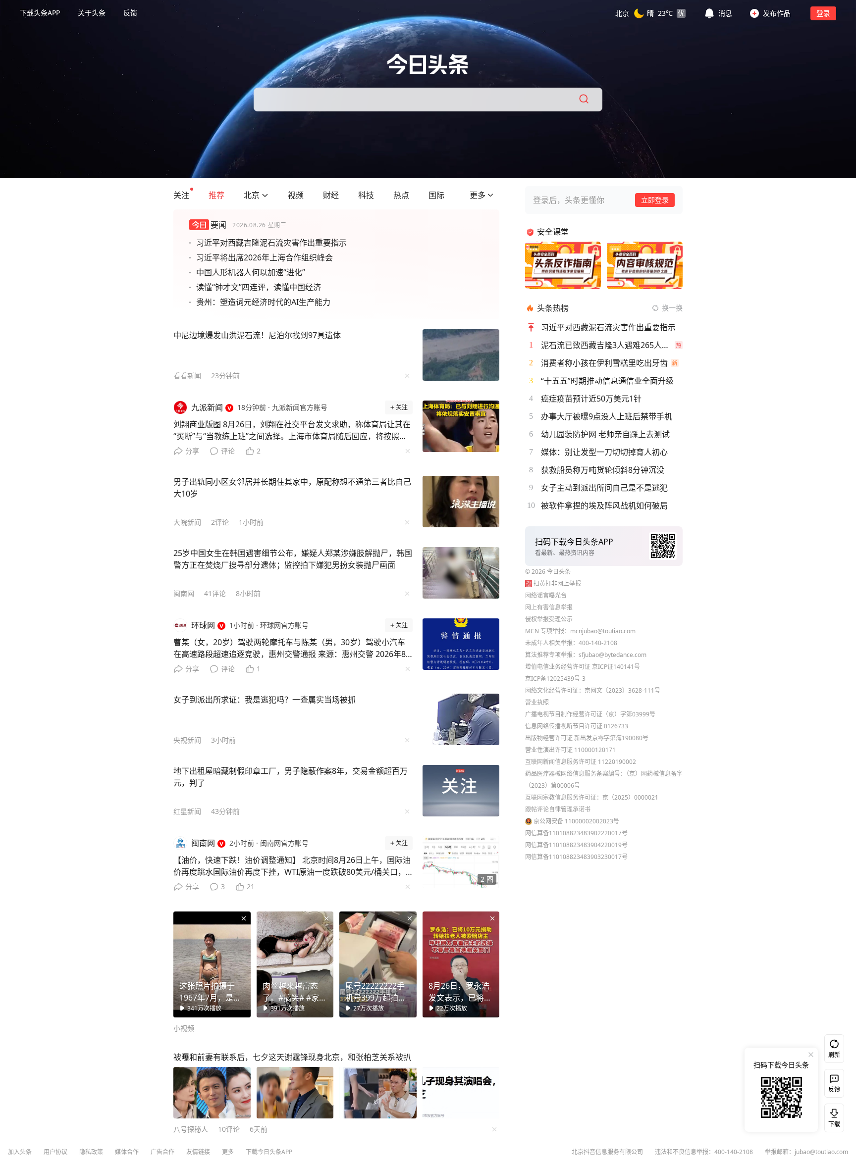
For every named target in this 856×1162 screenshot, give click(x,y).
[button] (650, 13)
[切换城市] (265, 195)
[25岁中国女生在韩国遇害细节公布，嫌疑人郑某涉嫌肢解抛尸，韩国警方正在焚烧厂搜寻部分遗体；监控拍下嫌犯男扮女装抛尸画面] (461, 573)
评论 (228, 450)
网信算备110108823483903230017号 (576, 857)
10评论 (229, 1129)
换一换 (672, 307)
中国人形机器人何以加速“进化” (250, 272)
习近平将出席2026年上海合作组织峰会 (264, 257)
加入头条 (20, 1152)
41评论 (215, 593)
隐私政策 (91, 1152)
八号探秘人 (190, 1129)
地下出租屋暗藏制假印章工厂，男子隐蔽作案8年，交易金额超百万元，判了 (290, 776)
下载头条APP (40, 12)
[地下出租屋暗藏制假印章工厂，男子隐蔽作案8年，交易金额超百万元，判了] (461, 790)
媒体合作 (127, 1152)
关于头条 (92, 12)
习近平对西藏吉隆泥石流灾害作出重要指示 (271, 242)
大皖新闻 (187, 522)
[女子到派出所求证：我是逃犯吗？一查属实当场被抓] (461, 719)
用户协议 (55, 1152)
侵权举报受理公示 (549, 619)
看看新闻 (187, 375)
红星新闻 (187, 811)
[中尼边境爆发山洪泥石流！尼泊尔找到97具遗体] (461, 355)
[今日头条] (428, 64)
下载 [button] (832, 1116)
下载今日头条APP (269, 1152)
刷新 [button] (834, 1055)
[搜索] (584, 99)
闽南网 (183, 593)
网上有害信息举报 (549, 607)
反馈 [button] (130, 12)
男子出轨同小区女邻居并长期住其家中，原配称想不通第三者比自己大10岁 (292, 487)
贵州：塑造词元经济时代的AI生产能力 (263, 302)
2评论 (220, 522)
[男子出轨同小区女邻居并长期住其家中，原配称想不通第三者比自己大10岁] (461, 501)
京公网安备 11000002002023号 (576, 821)
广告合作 (162, 1152)
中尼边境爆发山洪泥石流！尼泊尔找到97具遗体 (257, 335)
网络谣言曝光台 (546, 595)
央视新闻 (187, 740)
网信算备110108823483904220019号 (576, 845)
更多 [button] (228, 1152)
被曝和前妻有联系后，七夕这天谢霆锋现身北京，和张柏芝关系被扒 (292, 1057)
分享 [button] (192, 450)
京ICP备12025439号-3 (555, 678)
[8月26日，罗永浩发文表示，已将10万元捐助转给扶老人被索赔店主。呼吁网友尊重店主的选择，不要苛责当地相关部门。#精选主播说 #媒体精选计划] (461, 964)
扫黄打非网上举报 (557, 583)
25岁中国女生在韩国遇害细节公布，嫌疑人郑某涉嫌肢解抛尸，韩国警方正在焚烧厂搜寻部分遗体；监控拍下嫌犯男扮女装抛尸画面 (292, 559)
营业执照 (537, 702)
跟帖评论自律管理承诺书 (557, 809)
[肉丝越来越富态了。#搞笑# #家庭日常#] (295, 964)
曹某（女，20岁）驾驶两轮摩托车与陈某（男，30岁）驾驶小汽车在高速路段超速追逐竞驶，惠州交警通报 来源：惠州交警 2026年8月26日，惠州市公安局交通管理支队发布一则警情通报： (289, 650)
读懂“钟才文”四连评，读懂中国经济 (258, 287)
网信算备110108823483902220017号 (576, 833)
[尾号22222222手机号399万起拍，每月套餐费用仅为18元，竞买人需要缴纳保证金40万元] (378, 964)
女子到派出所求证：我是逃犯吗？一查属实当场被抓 (264, 699)
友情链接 (198, 1152)
